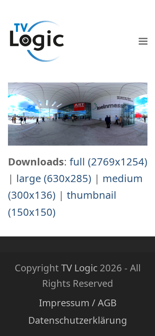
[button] (143, 41)
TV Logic (79, 267)
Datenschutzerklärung (77, 320)
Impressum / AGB (77, 302)
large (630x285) (53, 178)
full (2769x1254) (108, 162)
